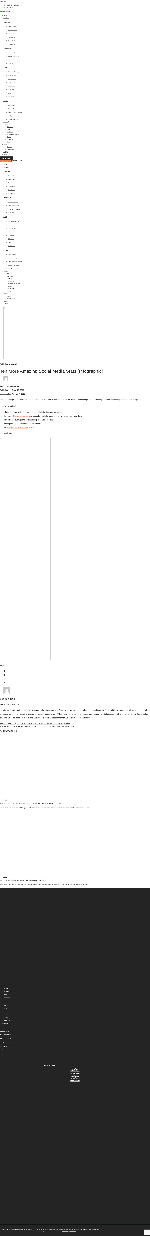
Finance (9, 129)
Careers (9, 147)
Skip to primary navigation (11, 5)
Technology (10, 139)
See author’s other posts (10, 704)
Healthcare (10, 132)
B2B (8, 124)
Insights (5, 152)
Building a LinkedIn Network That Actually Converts (23, 880)
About (5, 144)
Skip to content (8, 7)
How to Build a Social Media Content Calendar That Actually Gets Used (31, 803)
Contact (5, 154)
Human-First (10, 149)
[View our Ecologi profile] (75, 1075)
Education (10, 127)
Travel (8, 142)
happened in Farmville (18, 427)
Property (9, 137)
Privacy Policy (65, 1231)
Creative (6, 22)
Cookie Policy (73, 1231)
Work (5, 15)
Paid (5, 67)
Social (5, 101)
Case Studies (7, 1014)
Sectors (5, 122)
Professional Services (13, 134)
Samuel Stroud (12, 386)
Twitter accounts (20, 416)
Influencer (7, 48)
